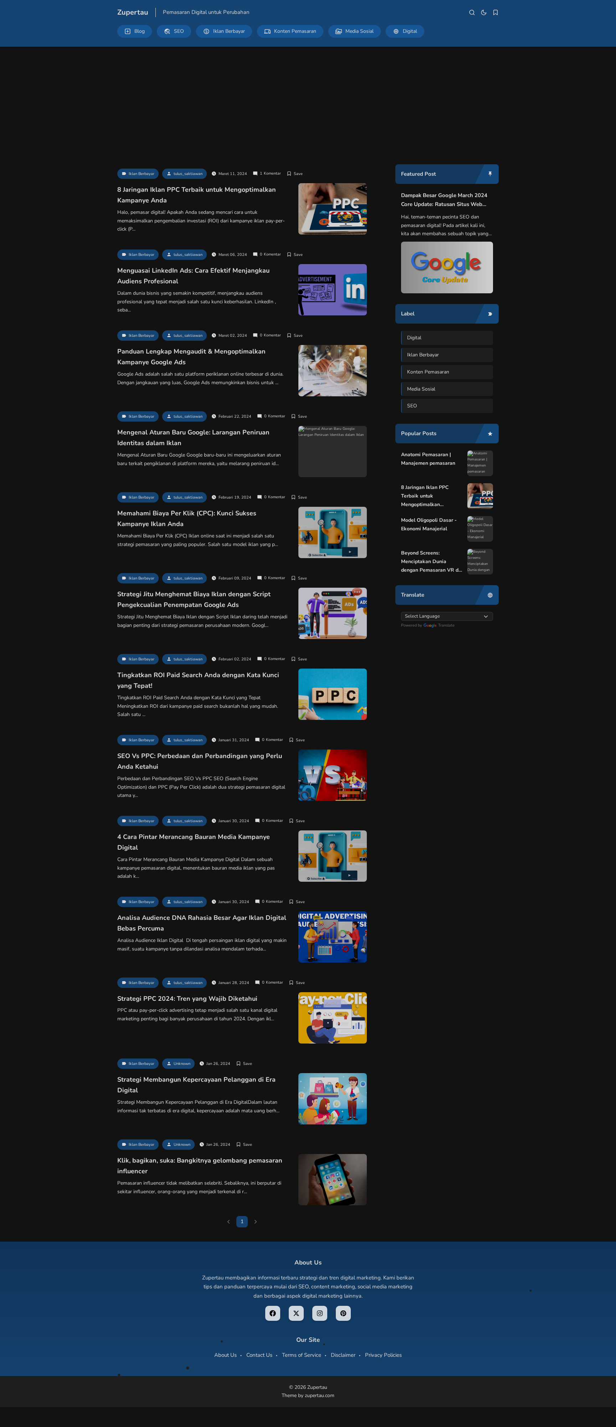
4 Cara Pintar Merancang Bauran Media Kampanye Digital (193, 842)
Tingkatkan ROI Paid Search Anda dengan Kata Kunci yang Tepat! (198, 680)
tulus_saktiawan (188, 173)
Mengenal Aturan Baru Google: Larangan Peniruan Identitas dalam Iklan (193, 438)
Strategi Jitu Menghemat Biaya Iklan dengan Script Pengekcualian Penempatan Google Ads (194, 599)
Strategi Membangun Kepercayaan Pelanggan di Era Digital (196, 1085)
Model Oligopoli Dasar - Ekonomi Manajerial (429, 524)
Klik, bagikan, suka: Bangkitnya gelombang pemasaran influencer (199, 1166)
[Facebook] (272, 1313)
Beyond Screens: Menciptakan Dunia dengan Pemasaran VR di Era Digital (430, 562)
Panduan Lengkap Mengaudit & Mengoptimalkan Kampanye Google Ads (191, 357)
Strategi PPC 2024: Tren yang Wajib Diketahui (187, 998)
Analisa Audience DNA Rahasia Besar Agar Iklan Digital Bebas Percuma (201, 923)
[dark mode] (484, 12)
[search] (472, 12)
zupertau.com (319, 1395)
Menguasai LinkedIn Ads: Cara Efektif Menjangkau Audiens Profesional (193, 276)
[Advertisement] (308, 100)
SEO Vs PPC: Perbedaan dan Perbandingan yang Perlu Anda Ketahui (199, 761)
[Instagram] (319, 1313)
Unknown (182, 1063)
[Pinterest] (343, 1313)
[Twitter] (296, 1313)
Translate (446, 625)
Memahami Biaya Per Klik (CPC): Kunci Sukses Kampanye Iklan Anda (186, 519)
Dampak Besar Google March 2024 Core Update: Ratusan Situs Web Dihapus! (444, 200)
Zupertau (132, 12)
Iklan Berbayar (141, 173)
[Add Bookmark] (295, 174)
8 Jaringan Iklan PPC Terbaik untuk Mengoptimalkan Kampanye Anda (196, 195)
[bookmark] (495, 12)
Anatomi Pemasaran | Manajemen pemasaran (428, 459)
